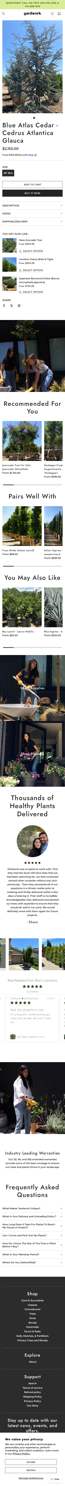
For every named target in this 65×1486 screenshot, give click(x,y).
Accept (31, 1461)
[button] (31, 118)
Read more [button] (16, 1025)
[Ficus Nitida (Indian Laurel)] (22, 526)
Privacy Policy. (21, 1453)
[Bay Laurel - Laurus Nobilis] (22, 607)
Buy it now (32, 193)
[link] (32, 1036)
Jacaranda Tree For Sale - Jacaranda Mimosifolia (17, 467)
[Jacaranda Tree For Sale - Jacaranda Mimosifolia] (22, 441)
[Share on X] (11, 306)
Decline (31, 1470)
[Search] (52, 13)
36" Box (8, 172)
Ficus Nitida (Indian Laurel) (18, 550)
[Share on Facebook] (3, 306)
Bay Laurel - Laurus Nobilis (18, 631)
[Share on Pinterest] (19, 306)
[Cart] (59, 13)
